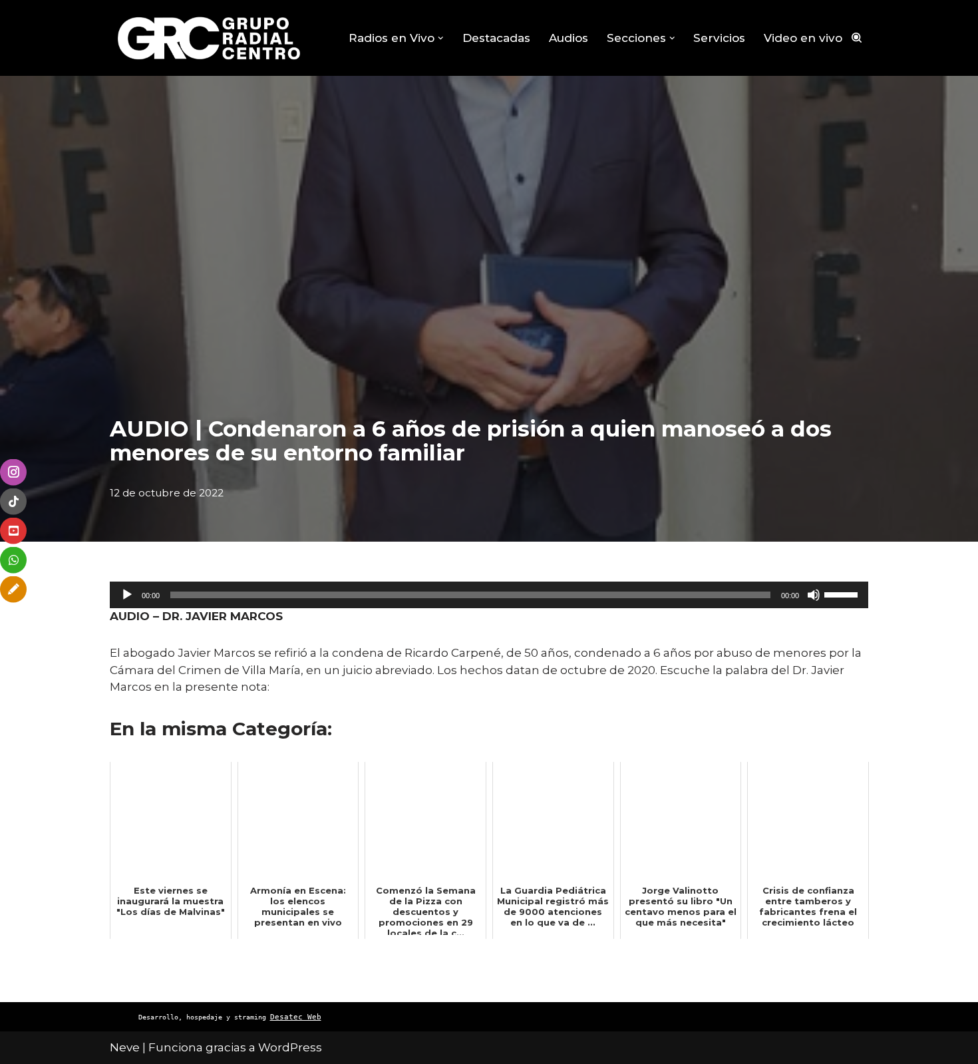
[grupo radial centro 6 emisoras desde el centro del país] (209, 38)
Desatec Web (295, 1017)
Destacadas (496, 38)
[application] (489, 595)
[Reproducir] (127, 595)
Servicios (719, 38)
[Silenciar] (813, 595)
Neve (125, 1047)
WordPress (290, 1047)
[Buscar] (857, 38)
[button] (441, 38)
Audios (568, 38)
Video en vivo (803, 38)
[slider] (843, 594)
